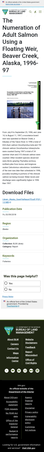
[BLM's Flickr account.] (31, 371)
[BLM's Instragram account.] (25, 371)
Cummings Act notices (30, 428)
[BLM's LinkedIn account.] (37, 371)
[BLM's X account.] (7, 371)
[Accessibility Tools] (35, 11)
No (10, 289)
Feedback (30, 347)
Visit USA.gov (28, 448)
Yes (11, 283)
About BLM (13, 339)
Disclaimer (30, 408)
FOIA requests (11, 409)
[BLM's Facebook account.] (19, 371)
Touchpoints (12, 306)
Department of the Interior (21, 392)
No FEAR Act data (12, 415)
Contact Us (13, 348)
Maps (16, 353)
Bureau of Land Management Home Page (17, 12)
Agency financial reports (29, 400)
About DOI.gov (11, 397)
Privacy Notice (7, 296)
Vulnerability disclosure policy (31, 419)
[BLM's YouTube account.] (13, 371)
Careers (15, 344)
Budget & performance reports (12, 434)
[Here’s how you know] (22, 3)
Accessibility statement (12, 403)
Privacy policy (31, 412)
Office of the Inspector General (12, 423)
